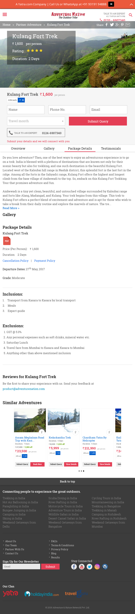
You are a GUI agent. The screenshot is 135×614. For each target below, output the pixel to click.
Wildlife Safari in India (64, 514)
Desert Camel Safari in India (67, 518)
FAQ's (54, 541)
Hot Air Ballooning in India (20, 502)
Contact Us (11, 553)
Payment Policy (44, 260)
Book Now (37, 464)
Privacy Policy (59, 549)
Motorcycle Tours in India (66, 506)
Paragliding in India (16, 506)
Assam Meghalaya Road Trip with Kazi (29, 439)
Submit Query (22, 464)
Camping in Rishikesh (106, 514)
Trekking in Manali (104, 510)
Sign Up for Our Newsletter (21, 561)
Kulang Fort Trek (58, 24)
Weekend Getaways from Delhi (19, 524)
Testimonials (111, 148)
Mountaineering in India (108, 502)
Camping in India (14, 514)
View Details (71, 464)
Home (7, 24)
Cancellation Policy (15, 260)
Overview (18, 148)
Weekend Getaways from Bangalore (65, 524)
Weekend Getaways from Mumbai (108, 524)
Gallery (49, 148)
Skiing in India (12, 518)
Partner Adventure (28, 24)
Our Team (11, 545)
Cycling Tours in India (106, 498)
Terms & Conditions (62, 545)
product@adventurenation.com (24, 389)
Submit (50, 566)
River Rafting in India (63, 502)
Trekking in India (14, 498)
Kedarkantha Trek (60, 437)
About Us (10, 541)
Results (55, 557)
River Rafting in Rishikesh (109, 518)
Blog (53, 553)
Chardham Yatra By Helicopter (95, 439)
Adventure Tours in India (65, 510)
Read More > (11, 208)
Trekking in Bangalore (106, 506)
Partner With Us (14, 549)
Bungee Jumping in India (19, 510)
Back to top (67, 481)
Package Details (80, 148)
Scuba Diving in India (63, 498)
